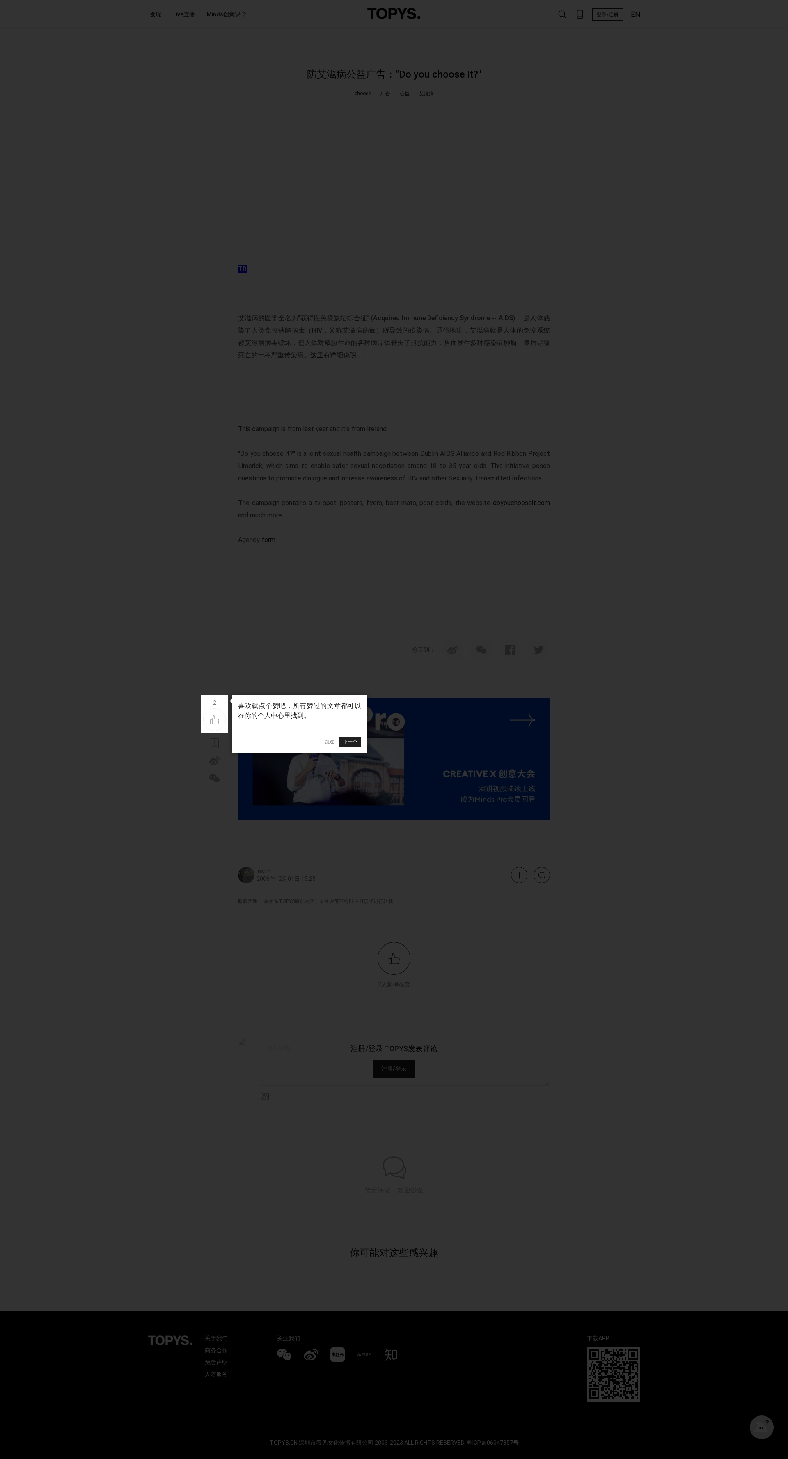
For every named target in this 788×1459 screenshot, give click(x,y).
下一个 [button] (350, 741)
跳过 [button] (329, 741)
